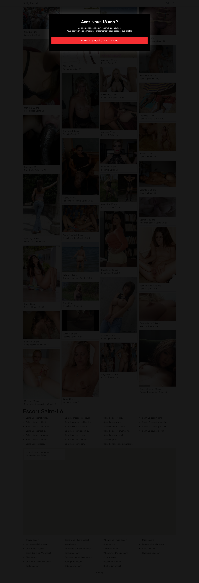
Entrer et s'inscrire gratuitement (99, 40)
